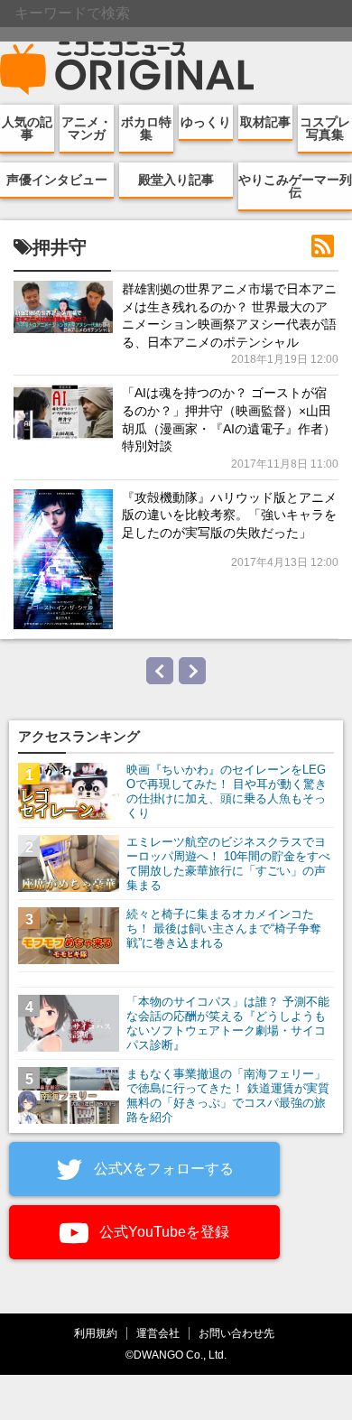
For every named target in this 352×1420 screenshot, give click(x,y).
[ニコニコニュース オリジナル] (127, 69)
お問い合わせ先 (236, 1333)
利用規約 (95, 1333)
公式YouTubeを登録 (162, 1231)
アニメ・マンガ (86, 128)
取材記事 (265, 122)
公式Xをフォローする (162, 1168)
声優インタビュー (56, 179)
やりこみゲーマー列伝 (295, 186)
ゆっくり (206, 122)
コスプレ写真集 (325, 128)
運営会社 (158, 1333)
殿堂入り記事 (176, 179)
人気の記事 (27, 128)
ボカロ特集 (146, 128)
